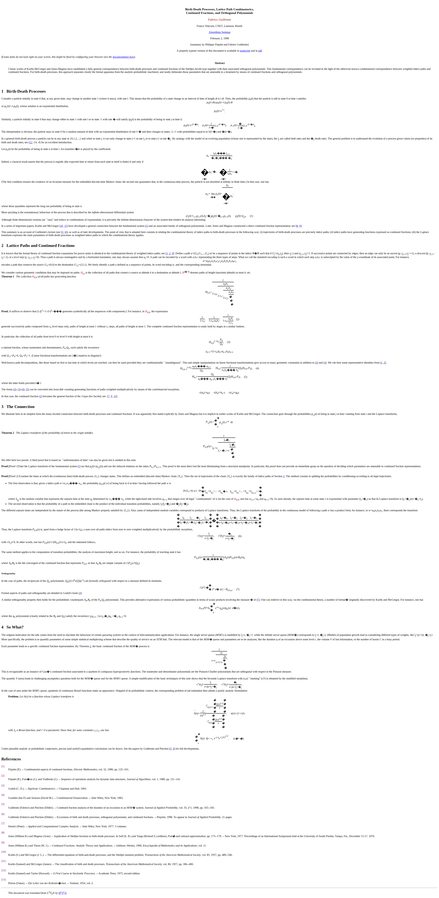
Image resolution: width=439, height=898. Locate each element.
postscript (245, 50)
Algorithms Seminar (219, 32)
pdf (260, 50)
